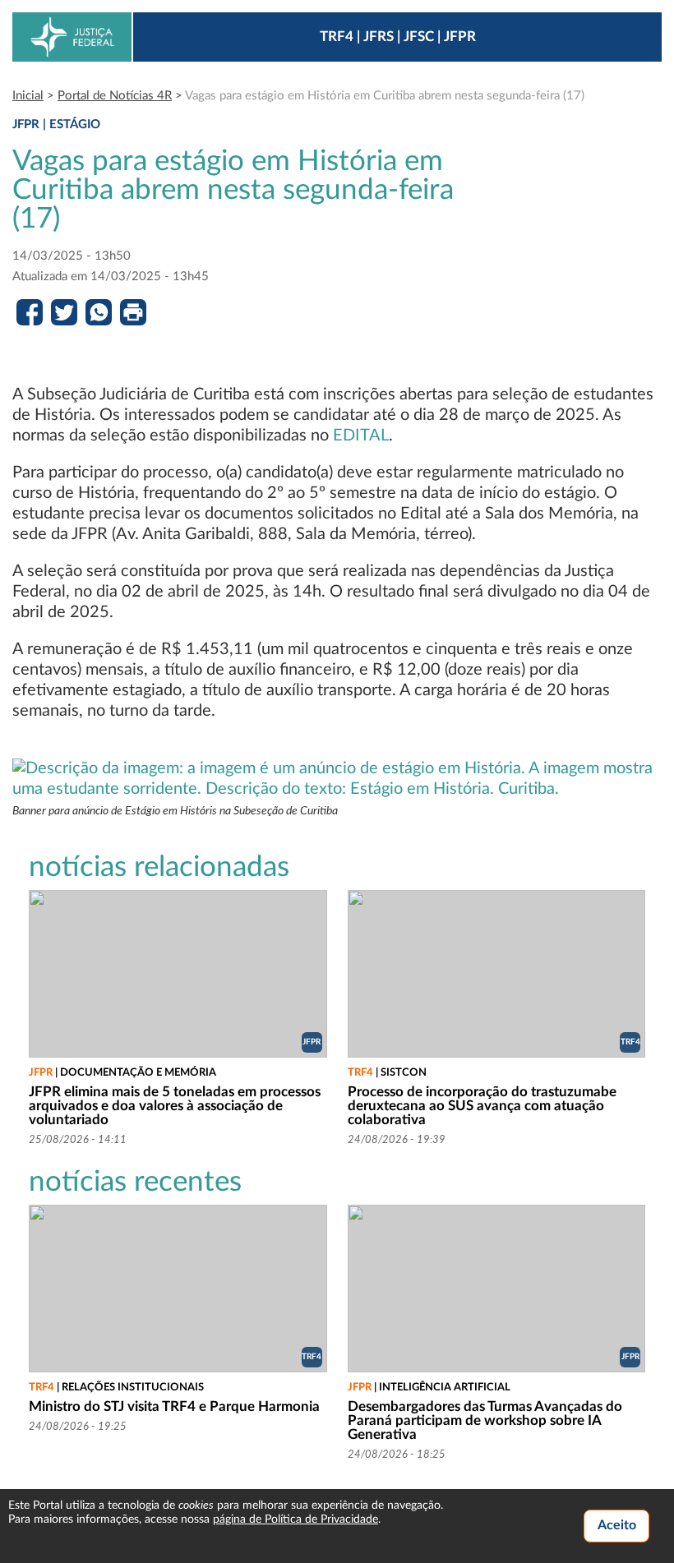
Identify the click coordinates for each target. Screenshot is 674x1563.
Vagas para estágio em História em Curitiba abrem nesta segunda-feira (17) (384, 96)
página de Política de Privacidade (295, 1519)
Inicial (28, 96)
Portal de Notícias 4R (115, 96)
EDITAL (361, 435)
